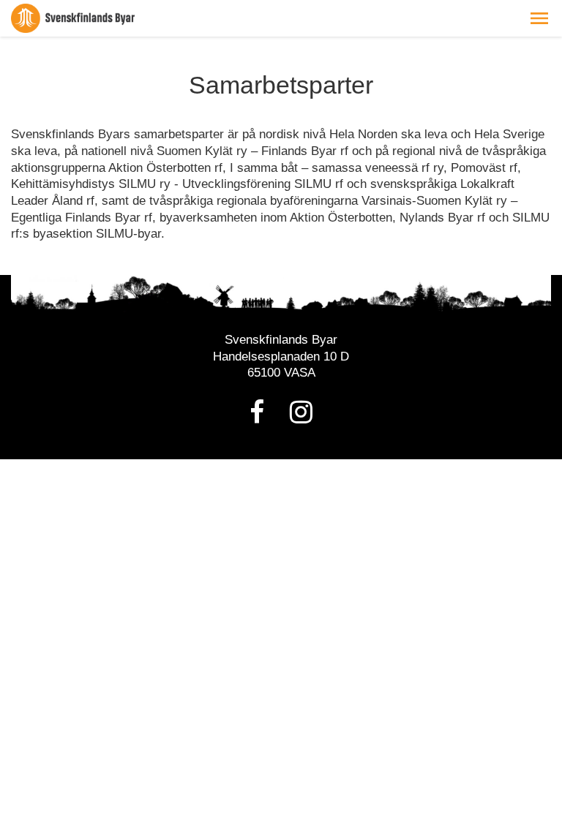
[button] (539, 18)
